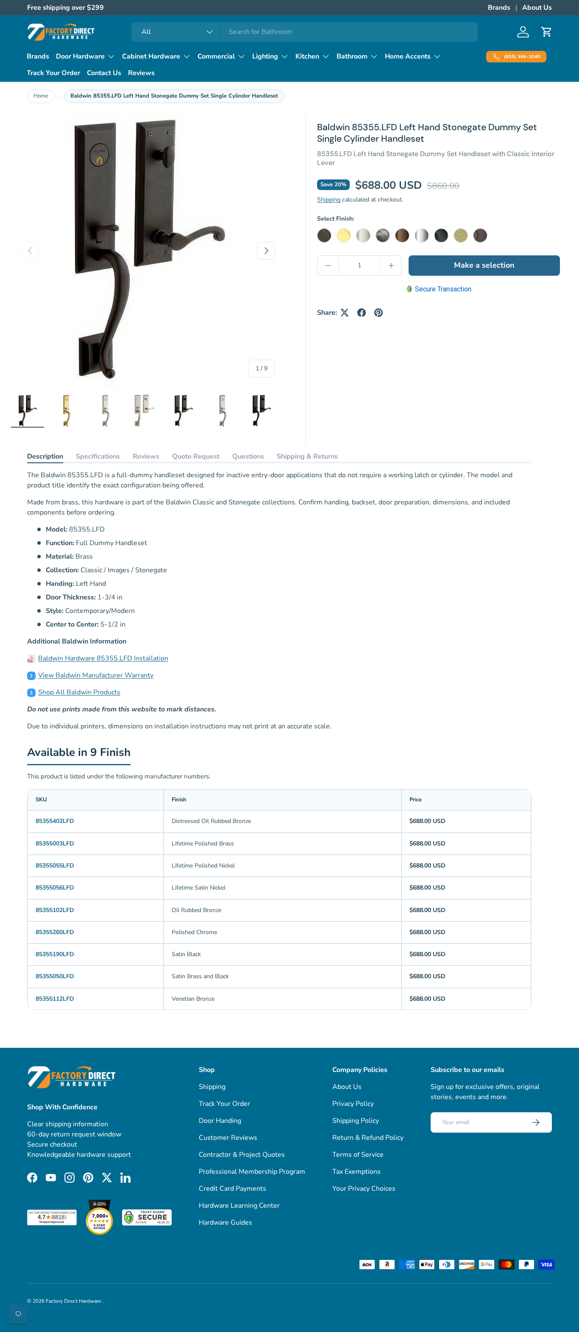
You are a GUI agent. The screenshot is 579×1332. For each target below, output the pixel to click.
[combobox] (304, 32)
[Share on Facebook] (361, 312)
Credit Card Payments (232, 1188)
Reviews (141, 73)
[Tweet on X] (344, 312)
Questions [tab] (248, 456)
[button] (546, 31)
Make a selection (484, 265)
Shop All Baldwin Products (79, 692)
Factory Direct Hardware (74, 1301)
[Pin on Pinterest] (378, 312)
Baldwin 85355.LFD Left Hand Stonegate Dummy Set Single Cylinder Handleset (174, 96)
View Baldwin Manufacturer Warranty (95, 675)
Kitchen (307, 56)
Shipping (328, 200)
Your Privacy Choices (363, 1188)
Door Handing (220, 1120)
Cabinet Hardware (151, 56)
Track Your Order (53, 73)
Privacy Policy (353, 1103)
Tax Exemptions (356, 1171)
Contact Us (104, 73)
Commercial (216, 56)
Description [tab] (45, 456)
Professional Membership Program (252, 1171)
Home (40, 96)
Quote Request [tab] (196, 456)
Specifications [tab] (98, 456)
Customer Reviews (228, 1137)
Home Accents (408, 56)
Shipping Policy (355, 1120)
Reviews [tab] (146, 456)
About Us (537, 7)
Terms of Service (358, 1154)
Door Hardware (80, 56)
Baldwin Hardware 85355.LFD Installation (103, 658)
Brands (499, 7)
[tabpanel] (279, 600)
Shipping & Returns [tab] (307, 456)
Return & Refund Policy (368, 1137)
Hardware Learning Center (239, 1205)
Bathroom (352, 56)
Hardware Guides (225, 1222)
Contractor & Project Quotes (242, 1154)
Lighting (265, 56)
